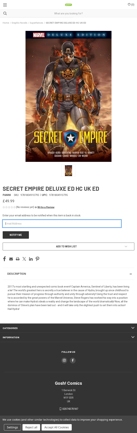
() (132, 4)
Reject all (31, 427)
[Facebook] (4, 258)
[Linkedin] (31, 258)
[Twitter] (24, 258)
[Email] (11, 258)
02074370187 (70, 408)
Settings (12, 427)
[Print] (17, 258)
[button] (44, 207)
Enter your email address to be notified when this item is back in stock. (42, 215)
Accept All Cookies (56, 427)
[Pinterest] (37, 258)
